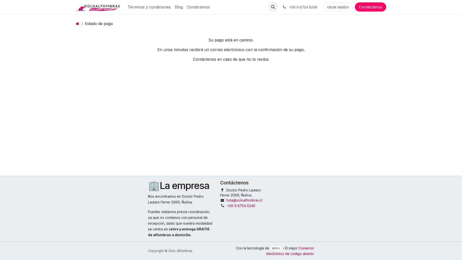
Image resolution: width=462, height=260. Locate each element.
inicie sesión (338, 7)
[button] (273, 7)
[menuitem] (149, 7)
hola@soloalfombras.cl (244, 200)
